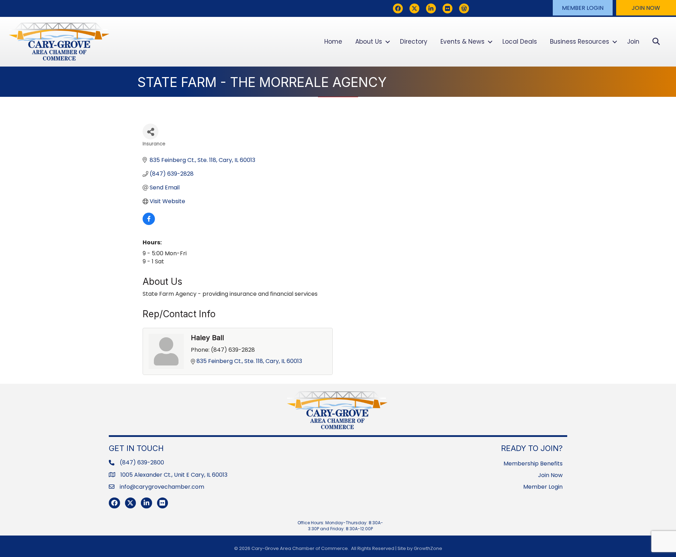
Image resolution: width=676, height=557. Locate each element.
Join (633, 41)
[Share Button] (150, 131)
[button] (583, 7)
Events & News (462, 41)
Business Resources (579, 41)
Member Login (543, 487)
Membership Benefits (533, 463)
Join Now (550, 475)
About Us (368, 41)
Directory (413, 41)
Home (333, 41)
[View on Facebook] (149, 223)
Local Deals (519, 41)
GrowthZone (428, 548)
